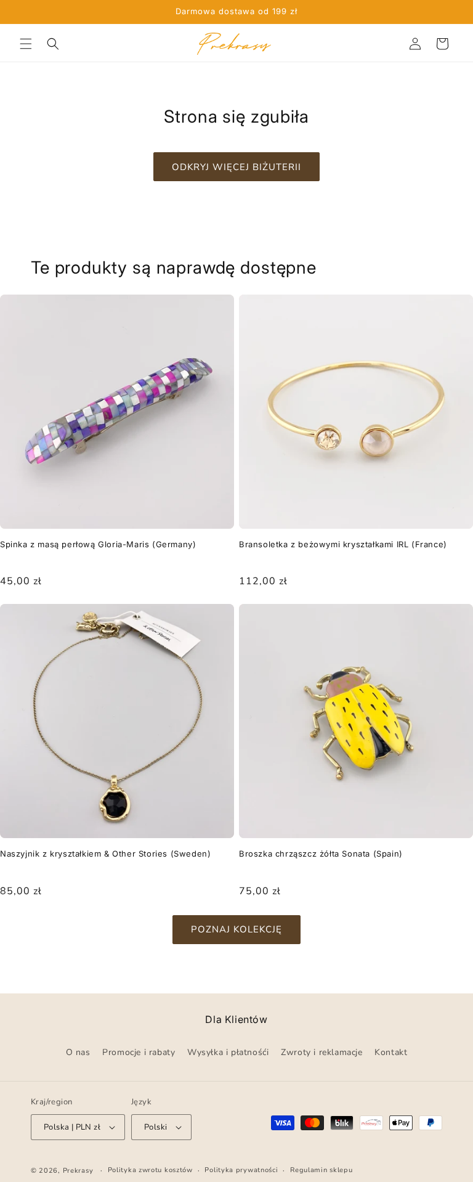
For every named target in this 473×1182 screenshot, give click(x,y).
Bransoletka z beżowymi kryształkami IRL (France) (343, 544)
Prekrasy (78, 1170)
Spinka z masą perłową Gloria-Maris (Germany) (98, 544)
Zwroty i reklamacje (321, 1052)
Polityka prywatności (241, 1170)
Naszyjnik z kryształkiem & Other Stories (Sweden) (105, 853)
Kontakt (390, 1052)
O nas (78, 1052)
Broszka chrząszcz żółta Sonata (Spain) (321, 853)
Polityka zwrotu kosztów (150, 1170)
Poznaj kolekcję (236, 929)
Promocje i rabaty (138, 1052)
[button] (25, 43)
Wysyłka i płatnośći (228, 1052)
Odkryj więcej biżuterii (236, 167)
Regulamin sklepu (321, 1170)
